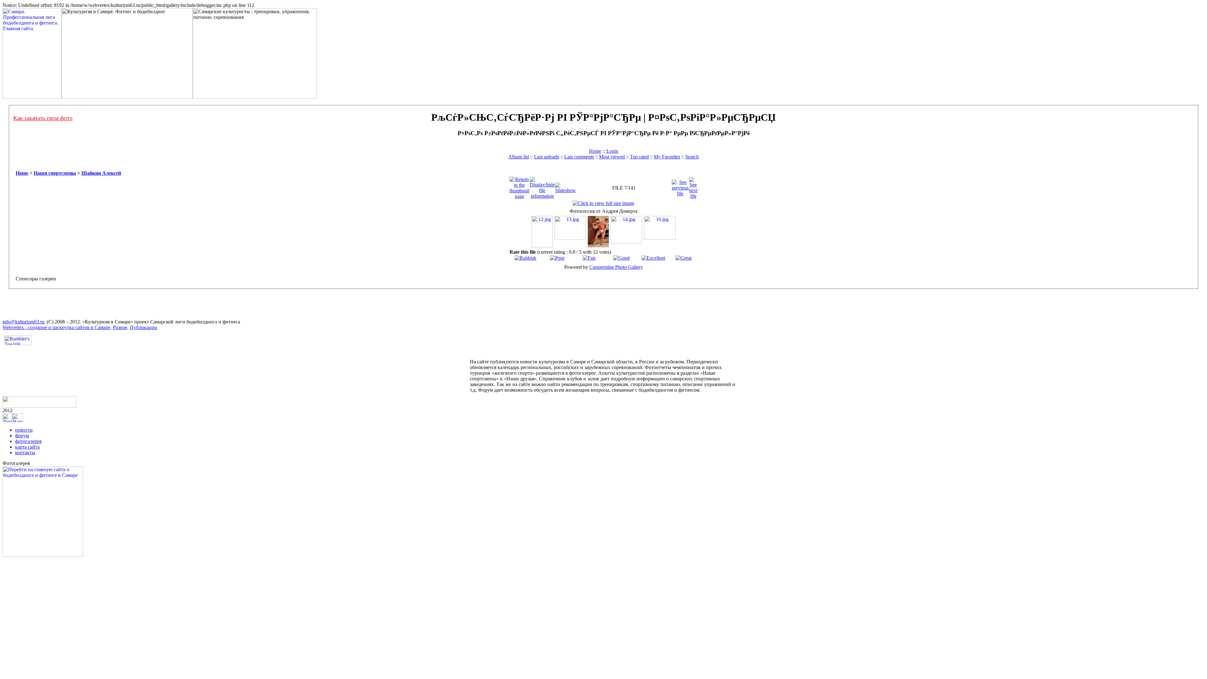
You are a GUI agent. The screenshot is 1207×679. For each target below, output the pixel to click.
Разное (120, 327)
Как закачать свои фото (43, 118)
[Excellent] (653, 258)
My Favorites (667, 156)
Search (692, 156)
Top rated (639, 156)
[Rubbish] (525, 258)
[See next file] (693, 186)
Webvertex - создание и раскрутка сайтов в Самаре (56, 327)
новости (24, 430)
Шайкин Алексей (101, 173)
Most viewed (612, 156)
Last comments (579, 156)
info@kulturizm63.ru (23, 321)
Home (595, 151)
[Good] (621, 258)
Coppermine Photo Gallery (616, 267)
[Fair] (589, 258)
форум (22, 435)
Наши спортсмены (55, 173)
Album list (518, 156)
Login (612, 151)
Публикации (143, 327)
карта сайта (27, 447)
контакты (25, 452)
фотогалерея (28, 441)
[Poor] (557, 258)
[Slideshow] (565, 186)
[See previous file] (680, 186)
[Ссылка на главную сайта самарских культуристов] (7, 420)
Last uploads (546, 156)
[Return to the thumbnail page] (519, 186)
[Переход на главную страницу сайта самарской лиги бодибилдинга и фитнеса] (43, 555)
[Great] (683, 258)
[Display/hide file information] (542, 186)
